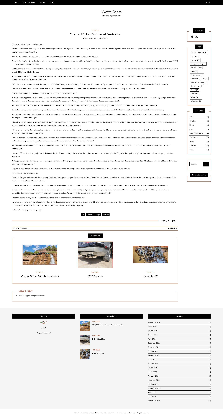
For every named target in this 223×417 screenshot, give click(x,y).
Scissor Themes (119, 413)
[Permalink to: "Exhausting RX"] (150, 254)
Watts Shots (111, 11)
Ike (83, 215)
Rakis (199, 129)
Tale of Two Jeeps (29, 2)
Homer (195, 60)
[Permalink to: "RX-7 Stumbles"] (95, 254)
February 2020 (179, 376)
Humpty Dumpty (198, 64)
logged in (28, 296)
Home (16, 2)
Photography (197, 75)
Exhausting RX (150, 276)
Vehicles (95, 30)
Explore (202, 53)
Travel (194, 90)
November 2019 (179, 380)
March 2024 (179, 327)
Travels (51, 2)
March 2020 (179, 372)
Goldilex (195, 56)
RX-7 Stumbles (95, 276)
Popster (195, 79)
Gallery (42, 2)
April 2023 (179, 339)
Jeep (201, 68)
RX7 (204, 79)
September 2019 (179, 388)
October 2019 (179, 384)
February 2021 (179, 364)
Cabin (199, 117)
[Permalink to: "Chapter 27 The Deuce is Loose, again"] (40, 254)
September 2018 (179, 401)
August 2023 (179, 335)
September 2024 (179, 322)
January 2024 (179, 331)
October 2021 (179, 351)
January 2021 (179, 368)
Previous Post (21, 228)
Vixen (194, 97)
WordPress (144, 413)
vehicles (106, 215)
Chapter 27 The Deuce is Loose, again (40, 276)
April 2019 (179, 396)
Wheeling (196, 101)
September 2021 (179, 355)
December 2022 (179, 343)
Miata (194, 71)
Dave (87, 39)
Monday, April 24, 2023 (99, 39)
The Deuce (197, 86)
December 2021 (179, 347)
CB (193, 53)
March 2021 (179, 359)
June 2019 (179, 392)
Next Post (171, 228)
